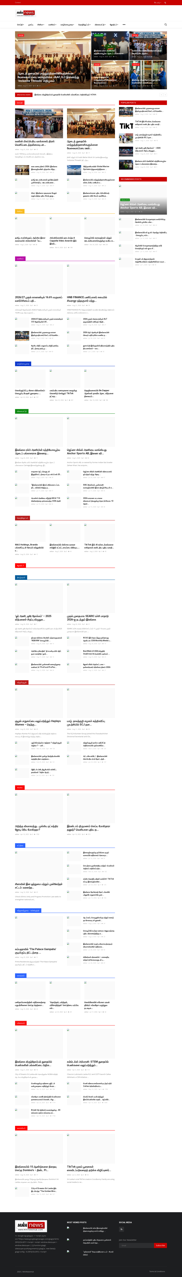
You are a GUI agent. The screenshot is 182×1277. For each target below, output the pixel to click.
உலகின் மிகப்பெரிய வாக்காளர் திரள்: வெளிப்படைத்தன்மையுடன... (35, 143)
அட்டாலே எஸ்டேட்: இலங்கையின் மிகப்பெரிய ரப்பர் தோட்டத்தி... (95, 757)
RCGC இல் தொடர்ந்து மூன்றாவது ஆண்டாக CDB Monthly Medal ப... (97, 639)
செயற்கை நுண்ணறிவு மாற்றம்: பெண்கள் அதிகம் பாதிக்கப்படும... (98, 867)
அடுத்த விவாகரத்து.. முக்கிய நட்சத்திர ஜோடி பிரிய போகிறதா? (36, 828)
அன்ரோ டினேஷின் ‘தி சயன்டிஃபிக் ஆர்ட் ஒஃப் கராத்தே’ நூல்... (46, 652)
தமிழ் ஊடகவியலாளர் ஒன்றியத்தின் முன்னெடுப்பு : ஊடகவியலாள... (44, 181)
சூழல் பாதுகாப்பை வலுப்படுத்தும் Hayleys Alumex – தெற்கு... (38, 722)
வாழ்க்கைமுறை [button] (67, 24)
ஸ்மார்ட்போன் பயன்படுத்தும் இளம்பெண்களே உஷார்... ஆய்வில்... (96, 1098)
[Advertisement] (118, 13)
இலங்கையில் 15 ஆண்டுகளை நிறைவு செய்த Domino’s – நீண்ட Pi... (35, 1168)
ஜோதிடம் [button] (113, 24)
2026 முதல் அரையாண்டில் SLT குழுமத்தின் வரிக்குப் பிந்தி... (95, 320)
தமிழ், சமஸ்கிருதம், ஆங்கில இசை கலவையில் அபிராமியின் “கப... (30, 239)
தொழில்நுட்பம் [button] (83, 24)
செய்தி (20, 102)
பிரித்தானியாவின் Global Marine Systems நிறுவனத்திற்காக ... (96, 167)
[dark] (165, 3)
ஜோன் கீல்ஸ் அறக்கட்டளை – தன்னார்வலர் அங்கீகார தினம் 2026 (96, 665)
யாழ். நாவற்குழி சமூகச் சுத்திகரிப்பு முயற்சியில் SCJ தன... (86, 722)
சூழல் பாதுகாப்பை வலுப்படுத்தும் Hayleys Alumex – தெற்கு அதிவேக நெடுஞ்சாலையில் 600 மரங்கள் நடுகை (77, 94)
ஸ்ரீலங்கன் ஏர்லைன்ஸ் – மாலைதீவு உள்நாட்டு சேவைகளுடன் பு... (96, 958)
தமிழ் (158, 2)
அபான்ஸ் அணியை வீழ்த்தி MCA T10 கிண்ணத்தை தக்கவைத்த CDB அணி (46, 499)
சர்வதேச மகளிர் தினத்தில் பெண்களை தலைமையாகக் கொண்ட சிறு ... (46, 1098)
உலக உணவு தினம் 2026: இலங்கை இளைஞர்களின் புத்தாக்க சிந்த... (44, 167)
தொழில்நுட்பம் (22, 518)
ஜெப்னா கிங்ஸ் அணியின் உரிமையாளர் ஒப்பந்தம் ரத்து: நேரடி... (97, 473)
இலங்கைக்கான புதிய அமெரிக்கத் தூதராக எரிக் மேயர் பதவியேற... (96, 194)
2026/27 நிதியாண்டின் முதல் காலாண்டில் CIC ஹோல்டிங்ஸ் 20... (47, 320)
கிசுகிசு (20, 787)
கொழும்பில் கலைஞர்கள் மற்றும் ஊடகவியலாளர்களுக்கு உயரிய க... (99, 239)
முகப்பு (30, 24)
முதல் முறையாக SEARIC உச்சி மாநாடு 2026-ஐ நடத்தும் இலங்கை (88, 617)
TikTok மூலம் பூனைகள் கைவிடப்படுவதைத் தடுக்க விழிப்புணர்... (89, 1168)
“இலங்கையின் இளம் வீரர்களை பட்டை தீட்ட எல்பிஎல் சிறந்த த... (45, 486)
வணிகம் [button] (51, 24)
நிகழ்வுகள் (21, 577)
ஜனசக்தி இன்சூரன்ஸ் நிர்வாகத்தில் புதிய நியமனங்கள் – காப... (99, 347)
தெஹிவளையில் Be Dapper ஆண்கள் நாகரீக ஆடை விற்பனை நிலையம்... (99, 393)
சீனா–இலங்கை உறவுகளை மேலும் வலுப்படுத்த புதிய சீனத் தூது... (44, 194)
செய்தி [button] (20, 24)
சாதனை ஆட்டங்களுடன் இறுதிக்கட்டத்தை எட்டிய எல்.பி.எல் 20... (46, 473)
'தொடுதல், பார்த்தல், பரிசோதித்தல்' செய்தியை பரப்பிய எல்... (64, 1005)
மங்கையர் (21, 1023)
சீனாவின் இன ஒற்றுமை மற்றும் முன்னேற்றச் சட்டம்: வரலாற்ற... (38, 885)
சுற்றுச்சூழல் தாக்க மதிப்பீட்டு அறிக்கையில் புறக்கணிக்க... (94, 744)
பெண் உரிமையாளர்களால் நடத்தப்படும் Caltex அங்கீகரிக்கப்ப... (97, 1084)
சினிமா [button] (40, 24)
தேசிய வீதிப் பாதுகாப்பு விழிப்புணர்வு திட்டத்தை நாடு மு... (44, 347)
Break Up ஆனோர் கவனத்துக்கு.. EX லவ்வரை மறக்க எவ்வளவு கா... (45, 1111)
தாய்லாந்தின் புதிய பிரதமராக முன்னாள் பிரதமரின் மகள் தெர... (97, 1241)
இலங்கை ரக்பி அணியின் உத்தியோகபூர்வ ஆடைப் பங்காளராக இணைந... (37, 451)
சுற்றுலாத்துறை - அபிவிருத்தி (28, 910)
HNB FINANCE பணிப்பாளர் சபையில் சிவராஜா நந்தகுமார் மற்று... (87, 299)
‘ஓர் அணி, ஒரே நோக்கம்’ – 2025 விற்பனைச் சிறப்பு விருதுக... (33, 617)
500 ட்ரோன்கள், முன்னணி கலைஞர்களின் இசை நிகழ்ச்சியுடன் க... (98, 486)
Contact (18, 2)
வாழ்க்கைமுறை (23, 363)
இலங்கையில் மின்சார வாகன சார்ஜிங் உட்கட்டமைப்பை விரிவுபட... (65, 546)
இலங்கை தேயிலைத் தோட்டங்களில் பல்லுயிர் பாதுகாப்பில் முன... (96, 893)
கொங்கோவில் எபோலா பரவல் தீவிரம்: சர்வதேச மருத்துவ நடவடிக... (97, 1005)
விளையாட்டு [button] (99, 24)
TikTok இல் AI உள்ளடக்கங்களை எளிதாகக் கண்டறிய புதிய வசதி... (99, 546)
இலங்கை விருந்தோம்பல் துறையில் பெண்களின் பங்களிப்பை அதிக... (33, 1063)
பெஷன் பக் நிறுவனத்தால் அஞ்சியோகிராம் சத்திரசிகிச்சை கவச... (150, 260)
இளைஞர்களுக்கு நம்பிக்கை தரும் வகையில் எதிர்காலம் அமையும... (96, 853)
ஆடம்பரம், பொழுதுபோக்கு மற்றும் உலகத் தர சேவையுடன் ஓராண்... (98, 919)
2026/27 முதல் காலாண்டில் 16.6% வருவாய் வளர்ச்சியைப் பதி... (38, 299)
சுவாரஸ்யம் (21, 1128)
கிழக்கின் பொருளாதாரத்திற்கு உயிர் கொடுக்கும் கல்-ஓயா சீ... (148, 247)
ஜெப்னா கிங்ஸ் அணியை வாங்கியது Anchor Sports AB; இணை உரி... (87, 451)
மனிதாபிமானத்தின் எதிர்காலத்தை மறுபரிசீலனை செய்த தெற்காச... (30, 1003)
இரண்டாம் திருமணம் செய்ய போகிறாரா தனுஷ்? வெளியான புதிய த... (88, 828)
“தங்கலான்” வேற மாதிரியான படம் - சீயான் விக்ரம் (98, 1253)
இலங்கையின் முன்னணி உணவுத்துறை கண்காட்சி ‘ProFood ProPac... (45, 665)
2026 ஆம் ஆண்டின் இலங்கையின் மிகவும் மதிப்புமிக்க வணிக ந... (96, 333)
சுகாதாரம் (21, 975)
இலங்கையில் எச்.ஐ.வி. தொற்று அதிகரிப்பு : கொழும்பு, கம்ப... (151, 233)
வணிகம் (20, 258)
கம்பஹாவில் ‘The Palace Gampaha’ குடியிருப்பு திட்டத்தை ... (35, 951)
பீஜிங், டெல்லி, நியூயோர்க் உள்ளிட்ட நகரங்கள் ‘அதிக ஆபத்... (44, 770)
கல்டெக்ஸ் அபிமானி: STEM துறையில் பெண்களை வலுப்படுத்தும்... (88, 1063)
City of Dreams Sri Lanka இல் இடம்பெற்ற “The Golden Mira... (44, 1189)
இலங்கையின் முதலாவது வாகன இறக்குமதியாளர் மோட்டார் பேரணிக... (45, 333)
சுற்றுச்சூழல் (22, 682)
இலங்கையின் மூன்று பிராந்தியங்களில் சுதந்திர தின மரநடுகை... (45, 757)
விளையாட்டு (22, 411)
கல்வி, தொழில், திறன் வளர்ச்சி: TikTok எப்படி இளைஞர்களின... (98, 880)
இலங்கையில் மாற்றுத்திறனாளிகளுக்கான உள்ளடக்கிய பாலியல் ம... (99, 181)
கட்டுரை (20, 845)
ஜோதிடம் (20, 565)
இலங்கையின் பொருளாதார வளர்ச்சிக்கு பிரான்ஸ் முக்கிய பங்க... (150, 220)
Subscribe (160, 1245)
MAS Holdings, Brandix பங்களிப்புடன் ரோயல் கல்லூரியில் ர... (29, 547)
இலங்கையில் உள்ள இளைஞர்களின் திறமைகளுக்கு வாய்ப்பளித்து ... (95, 1229)
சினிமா (20, 211)
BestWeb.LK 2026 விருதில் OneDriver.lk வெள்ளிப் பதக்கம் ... (96, 652)
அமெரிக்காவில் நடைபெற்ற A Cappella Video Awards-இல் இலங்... (63, 241)
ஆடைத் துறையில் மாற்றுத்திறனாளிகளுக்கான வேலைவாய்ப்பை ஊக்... (82, 145)
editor (20, 86)
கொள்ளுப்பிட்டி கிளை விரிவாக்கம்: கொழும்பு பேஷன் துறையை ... (30, 392)
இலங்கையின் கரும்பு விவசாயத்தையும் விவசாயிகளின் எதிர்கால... (97, 945)
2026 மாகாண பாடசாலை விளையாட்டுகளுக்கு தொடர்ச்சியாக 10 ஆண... (98, 501)
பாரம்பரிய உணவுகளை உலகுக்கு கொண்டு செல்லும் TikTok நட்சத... (63, 393)
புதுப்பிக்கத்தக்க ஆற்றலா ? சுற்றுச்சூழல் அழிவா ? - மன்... (46, 744)
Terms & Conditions (157, 1271)
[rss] (121, 1229)
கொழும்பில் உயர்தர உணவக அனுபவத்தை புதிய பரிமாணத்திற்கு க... (98, 932)
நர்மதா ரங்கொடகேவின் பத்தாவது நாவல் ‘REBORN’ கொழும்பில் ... (46, 639)
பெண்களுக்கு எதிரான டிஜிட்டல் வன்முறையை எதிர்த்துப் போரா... (43, 1084)
